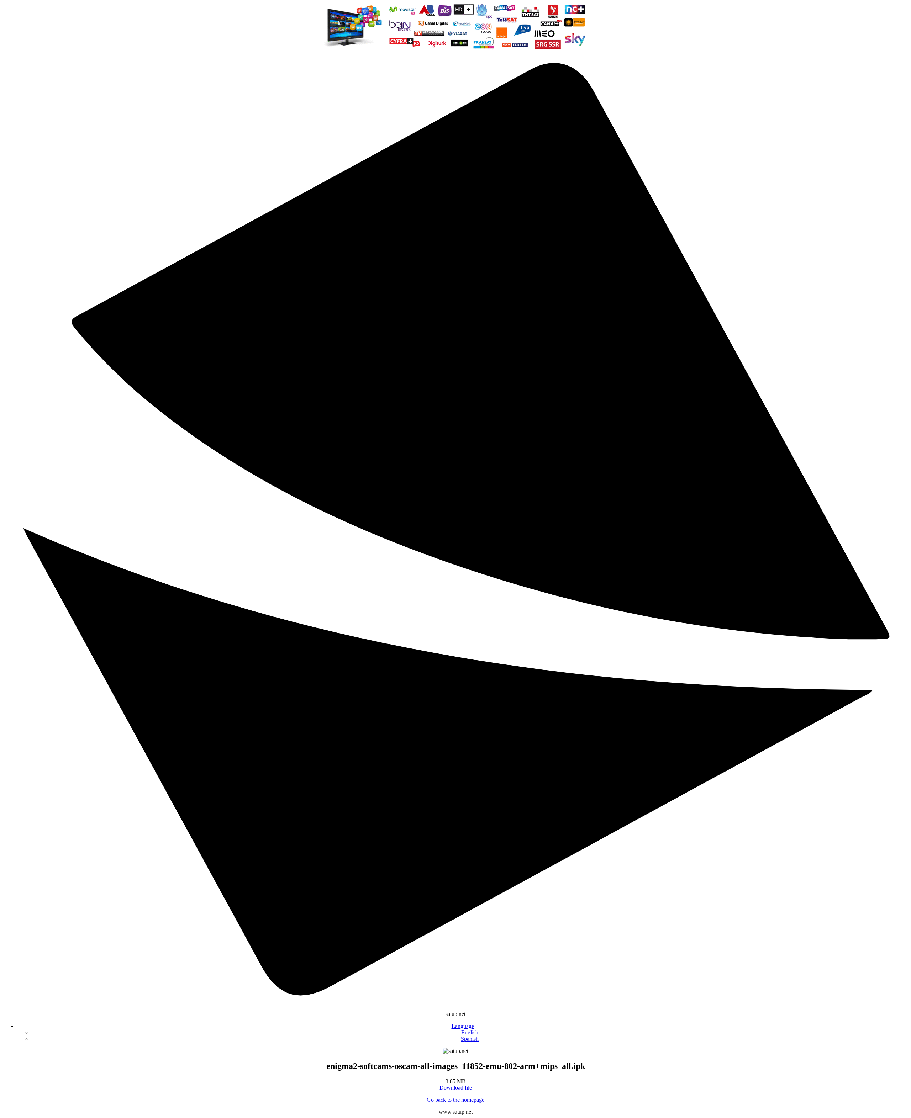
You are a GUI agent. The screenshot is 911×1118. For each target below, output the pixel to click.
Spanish (470, 1039)
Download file (455, 1088)
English (469, 1032)
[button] (463, 1026)
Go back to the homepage (455, 1100)
